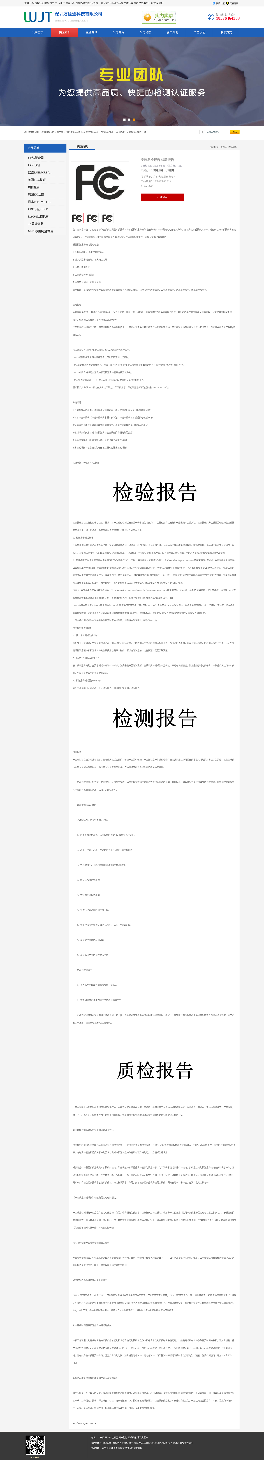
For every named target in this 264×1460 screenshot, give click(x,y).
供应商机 (64, 32)
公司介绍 (118, 32)
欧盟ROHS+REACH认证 (41, 172)
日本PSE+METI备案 (41, 201)
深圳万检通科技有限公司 (167, 1443)
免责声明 (117, 1448)
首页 (223, 147)
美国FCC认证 (37, 179)
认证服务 (169, 170)
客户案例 (172, 32)
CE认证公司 (36, 157)
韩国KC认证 (36, 194)
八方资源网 (107, 1448)
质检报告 (34, 187)
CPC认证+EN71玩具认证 (41, 209)
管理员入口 (127, 1448)
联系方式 (226, 32)
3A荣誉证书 (35, 223)
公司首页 (37, 32)
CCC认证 (34, 165)
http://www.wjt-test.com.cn (84, 1423)
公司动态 (145, 32)
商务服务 (158, 170)
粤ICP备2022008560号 (144, 1443)
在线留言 (162, 197)
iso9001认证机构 (38, 216)
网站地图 (138, 1448)
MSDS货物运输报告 (40, 231)
